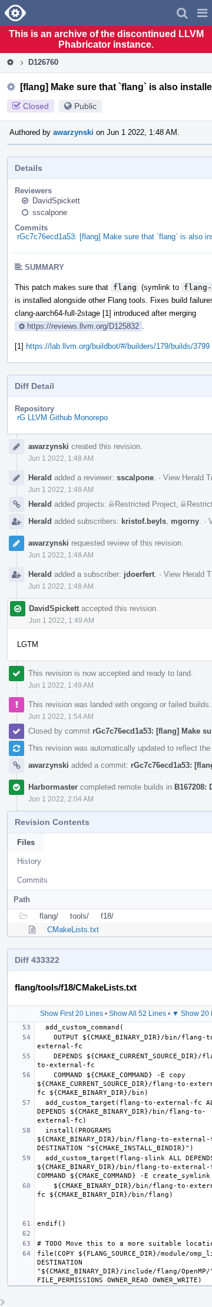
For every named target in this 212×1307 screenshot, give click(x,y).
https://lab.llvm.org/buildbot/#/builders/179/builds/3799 (118, 346)
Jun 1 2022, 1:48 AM (61, 458)
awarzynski (73, 132)
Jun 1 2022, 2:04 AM (61, 799)
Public (85, 106)
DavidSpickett (56, 200)
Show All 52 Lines (137, 1013)
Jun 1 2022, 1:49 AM (61, 620)
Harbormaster (53, 787)
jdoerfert (139, 574)
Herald (40, 477)
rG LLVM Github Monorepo (62, 417)
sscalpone (49, 212)
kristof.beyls (143, 521)
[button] (202, 13)
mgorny (185, 521)
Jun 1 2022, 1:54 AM (61, 716)
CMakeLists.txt (73, 929)
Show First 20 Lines (71, 1013)
